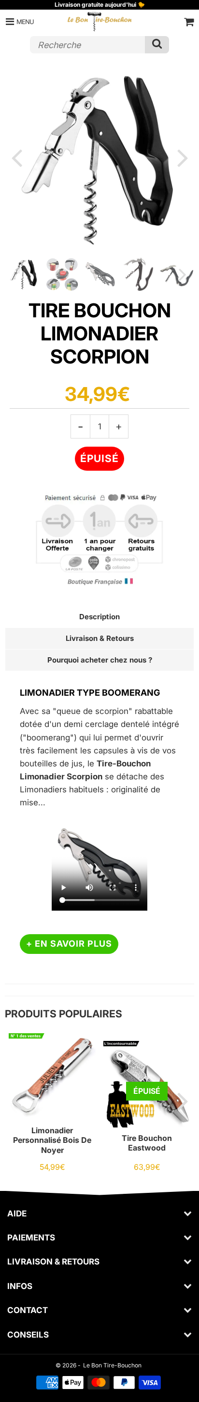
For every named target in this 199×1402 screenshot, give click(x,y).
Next (182, 157)
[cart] (189, 21)
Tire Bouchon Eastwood (147, 1142)
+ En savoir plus (69, 944)
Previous (16, 157)
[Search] (157, 44)
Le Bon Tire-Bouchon (112, 1365)
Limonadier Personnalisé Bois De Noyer (52, 1140)
